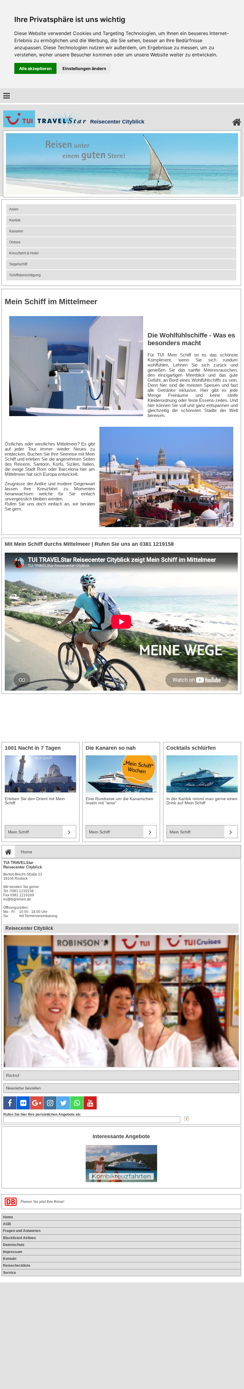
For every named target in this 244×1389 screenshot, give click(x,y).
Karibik (15, 220)
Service (9, 1273)
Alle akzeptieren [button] (35, 68)
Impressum (12, 1252)
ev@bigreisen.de (17, 899)
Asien (13, 209)
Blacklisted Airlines (19, 1238)
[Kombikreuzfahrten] (121, 1163)
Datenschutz (13, 1245)
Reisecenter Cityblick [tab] (29, 928)
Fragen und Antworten (21, 1231)
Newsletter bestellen (23, 1088)
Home (26, 851)
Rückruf (12, 1075)
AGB (7, 1224)
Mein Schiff (18, 832)
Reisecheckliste (16, 1265)
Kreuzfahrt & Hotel (24, 253)
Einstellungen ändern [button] (84, 68)
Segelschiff (18, 264)
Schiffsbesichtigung (25, 275)
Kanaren (16, 231)
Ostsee (15, 242)
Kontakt (9, 1259)
